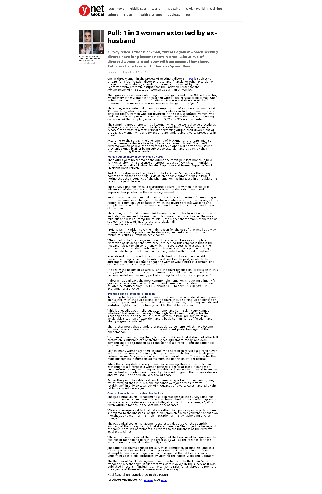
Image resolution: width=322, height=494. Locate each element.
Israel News (115, 8)
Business (174, 14)
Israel (190, 79)
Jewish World (195, 8)
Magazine (173, 8)
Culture (112, 14)
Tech (189, 14)
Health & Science (150, 14)
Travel (128, 14)
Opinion (216, 8)
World (156, 8)
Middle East (137, 8)
